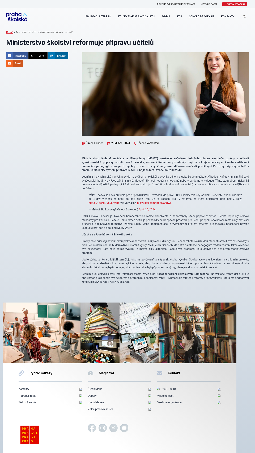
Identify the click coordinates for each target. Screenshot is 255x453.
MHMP (166, 16)
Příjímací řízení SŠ (98, 16)
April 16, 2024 (147, 209)
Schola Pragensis (201, 16)
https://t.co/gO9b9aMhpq (104, 203)
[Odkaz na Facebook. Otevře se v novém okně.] (92, 428)
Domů (9, 32)
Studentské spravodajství (136, 16)
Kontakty (227, 16)
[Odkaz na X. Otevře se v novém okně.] (113, 428)
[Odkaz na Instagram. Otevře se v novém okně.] (103, 428)
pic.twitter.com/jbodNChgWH (154, 203)
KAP (179, 16)
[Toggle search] (244, 16)
